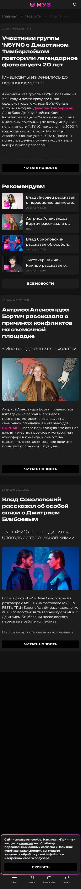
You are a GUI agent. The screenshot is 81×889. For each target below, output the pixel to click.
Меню (14, 882)
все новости (40, 283)
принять (40, 867)
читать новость (40, 168)
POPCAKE (11, 428)
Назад (67, 882)
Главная (9, 16)
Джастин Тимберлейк (53, 108)
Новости (32, 882)
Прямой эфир (49, 882)
